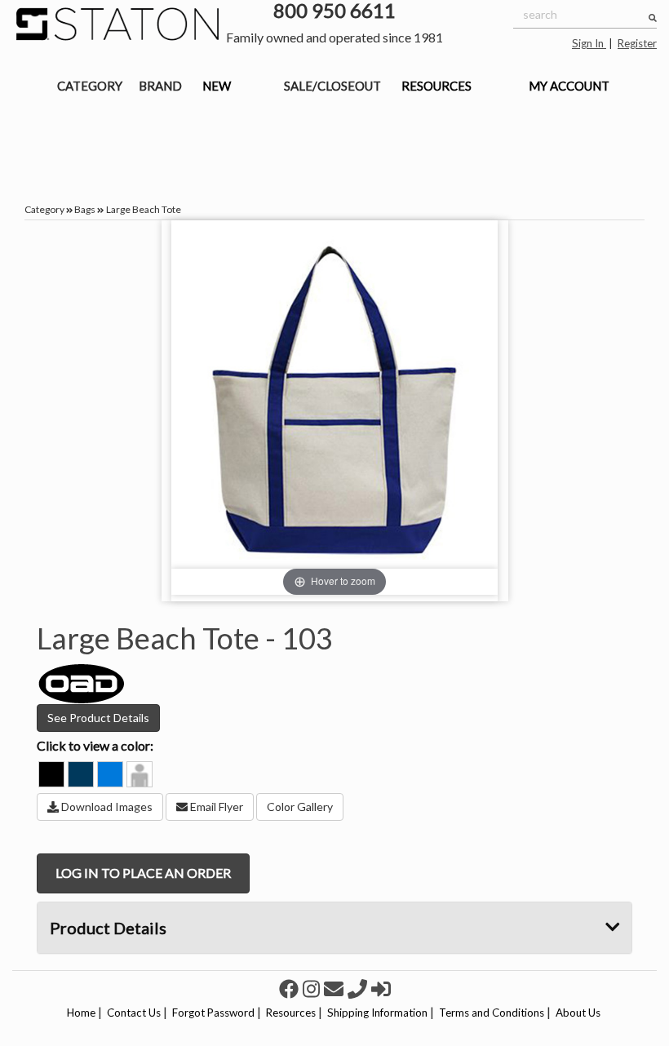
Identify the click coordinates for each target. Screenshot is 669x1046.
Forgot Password (213, 1012)
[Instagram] (313, 988)
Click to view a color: (95, 745)
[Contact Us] (336, 988)
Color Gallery (300, 806)
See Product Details (98, 718)
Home (81, 1012)
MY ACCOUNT (569, 85)
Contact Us (134, 1012)
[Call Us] (359, 988)
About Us (578, 1012)
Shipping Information (377, 1012)
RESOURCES (436, 85)
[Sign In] (381, 988)
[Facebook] (291, 988)
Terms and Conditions (491, 1012)
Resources (291, 1012)
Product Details (108, 927)
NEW (216, 85)
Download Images (106, 806)
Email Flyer (215, 806)
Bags (84, 209)
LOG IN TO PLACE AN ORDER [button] (143, 872)
